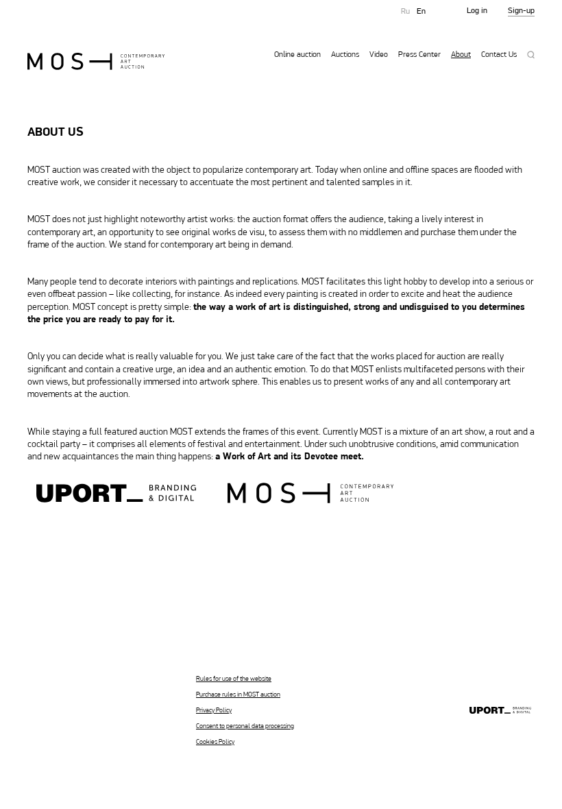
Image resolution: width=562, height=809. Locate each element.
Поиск (531, 54)
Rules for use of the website (233, 679)
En (421, 12)
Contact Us (499, 55)
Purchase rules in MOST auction (238, 695)
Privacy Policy (214, 711)
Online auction (297, 55)
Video (378, 55)
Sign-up (521, 11)
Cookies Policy (215, 742)
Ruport (500, 711)
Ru (405, 12)
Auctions (345, 55)
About (461, 55)
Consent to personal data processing (245, 726)
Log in (477, 11)
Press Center (419, 55)
